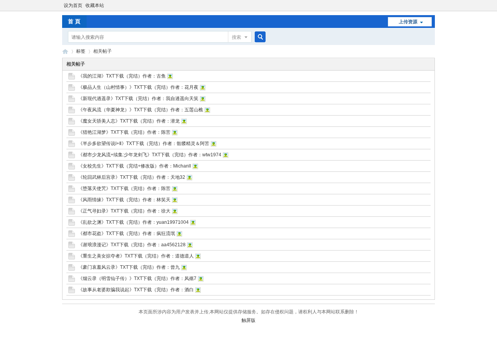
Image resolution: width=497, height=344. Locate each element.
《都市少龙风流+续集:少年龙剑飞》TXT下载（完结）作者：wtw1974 (149, 154)
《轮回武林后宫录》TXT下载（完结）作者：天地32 (131, 177)
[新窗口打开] (71, 78)
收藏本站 (94, 5)
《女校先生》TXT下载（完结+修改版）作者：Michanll (134, 166)
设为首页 (73, 5)
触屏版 (248, 320)
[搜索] (259, 37)
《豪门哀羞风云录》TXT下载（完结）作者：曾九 (129, 267)
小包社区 (65, 51)
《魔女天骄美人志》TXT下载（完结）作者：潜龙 (129, 121)
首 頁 (74, 21)
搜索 (236, 37)
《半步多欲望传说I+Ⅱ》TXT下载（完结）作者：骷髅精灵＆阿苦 (143, 143)
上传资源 (408, 21)
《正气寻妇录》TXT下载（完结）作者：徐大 (124, 211)
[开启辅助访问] (433, 5)
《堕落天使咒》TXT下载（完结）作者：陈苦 (124, 188)
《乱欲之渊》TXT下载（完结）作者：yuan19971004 (133, 222)
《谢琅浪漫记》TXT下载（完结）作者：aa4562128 (132, 244)
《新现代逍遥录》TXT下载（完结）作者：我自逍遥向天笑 (138, 98)
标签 (80, 51)
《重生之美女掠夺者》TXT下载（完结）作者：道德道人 (136, 256)
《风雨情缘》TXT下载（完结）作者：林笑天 (124, 199)
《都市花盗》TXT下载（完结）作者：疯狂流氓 (126, 233)
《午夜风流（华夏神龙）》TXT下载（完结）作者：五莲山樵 (140, 109)
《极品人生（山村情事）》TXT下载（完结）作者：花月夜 (138, 87)
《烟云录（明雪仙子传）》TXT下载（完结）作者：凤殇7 (137, 278)
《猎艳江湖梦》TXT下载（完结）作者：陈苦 (124, 132)
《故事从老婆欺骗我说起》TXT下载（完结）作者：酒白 (136, 289)
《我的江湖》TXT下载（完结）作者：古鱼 (122, 76)
